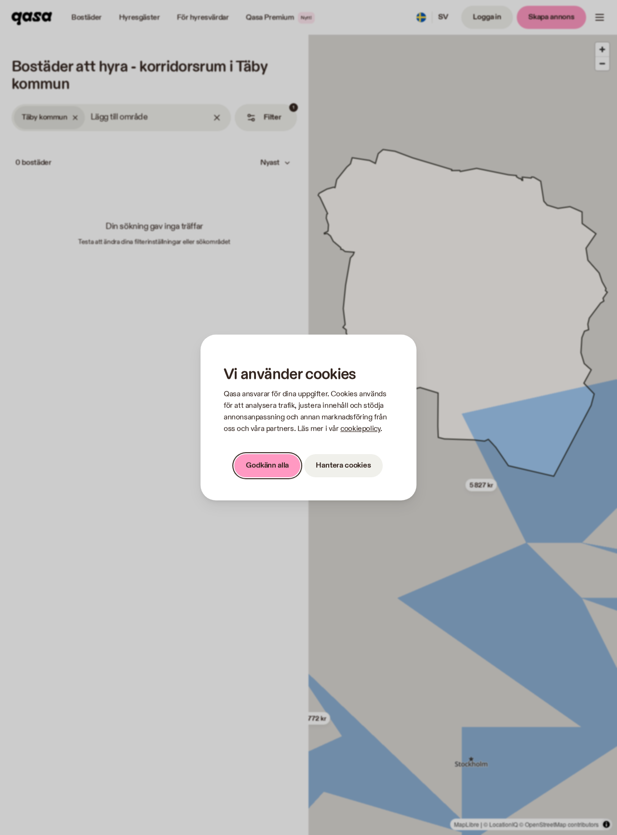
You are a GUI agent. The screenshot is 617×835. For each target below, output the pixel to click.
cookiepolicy (360, 429)
